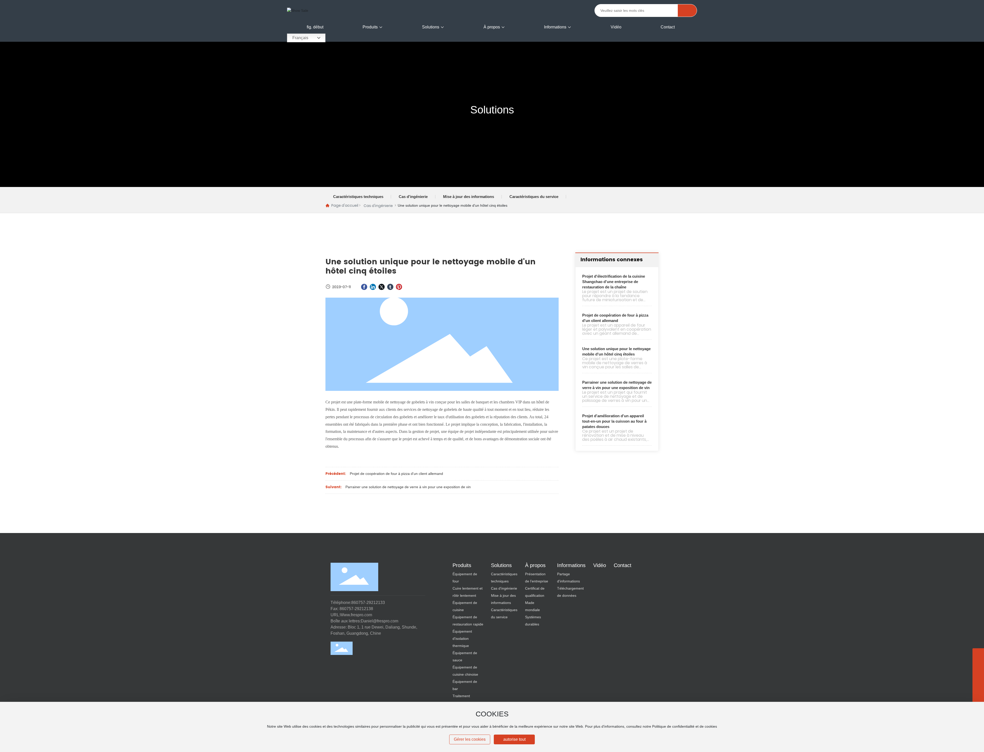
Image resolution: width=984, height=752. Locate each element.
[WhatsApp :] (978, 665)
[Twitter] (381, 287)
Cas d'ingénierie (413, 196)
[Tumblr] (390, 287)
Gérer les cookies (470, 739)
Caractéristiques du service (533, 196)
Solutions (492, 110)
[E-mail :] (978, 688)
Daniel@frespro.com (379, 621)
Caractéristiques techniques (358, 196)
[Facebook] (364, 287)
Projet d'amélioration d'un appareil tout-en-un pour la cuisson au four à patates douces (614, 421)
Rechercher (687, 10)
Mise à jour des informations (468, 196)
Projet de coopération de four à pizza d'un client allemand (396, 474)
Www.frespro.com (356, 615)
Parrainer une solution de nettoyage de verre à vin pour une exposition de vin (408, 487)
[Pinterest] (399, 287)
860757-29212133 (368, 602)
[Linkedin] (373, 287)
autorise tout (514, 739)
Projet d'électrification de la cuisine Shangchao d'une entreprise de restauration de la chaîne (613, 281)
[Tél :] (978, 677)
